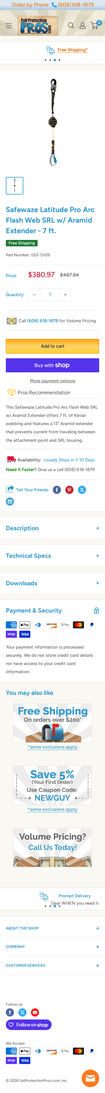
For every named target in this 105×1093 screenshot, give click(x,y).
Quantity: (15, 294)
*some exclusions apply (53, 747)
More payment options (52, 380)
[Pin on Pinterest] (69, 490)
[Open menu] (9, 25)
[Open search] (71, 25)
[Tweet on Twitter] (82, 490)
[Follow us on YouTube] (35, 1012)
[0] (94, 25)
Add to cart (52, 346)
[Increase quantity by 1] (65, 295)
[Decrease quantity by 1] (34, 295)
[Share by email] (10, 501)
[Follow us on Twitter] (22, 1012)
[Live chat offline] (90, 1078)
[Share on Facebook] (57, 490)
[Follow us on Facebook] (10, 1012)
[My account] (82, 25)
